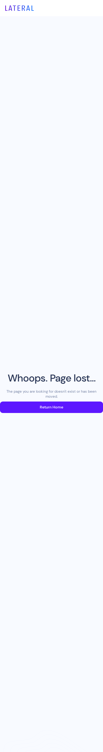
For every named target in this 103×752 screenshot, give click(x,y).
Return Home (51, 407)
